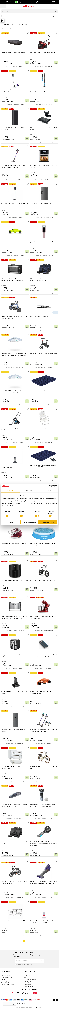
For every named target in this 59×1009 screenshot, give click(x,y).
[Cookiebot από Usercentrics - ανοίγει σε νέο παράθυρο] (50, 486)
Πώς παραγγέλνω (5, 975)
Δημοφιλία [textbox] (47, 28)
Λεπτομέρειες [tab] (29, 490)
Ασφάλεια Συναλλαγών (22, 1003)
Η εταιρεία (27, 975)
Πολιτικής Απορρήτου (27, 964)
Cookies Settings (9, 1004)
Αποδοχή (24, 964)
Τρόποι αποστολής (29, 984)
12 (35, 941)
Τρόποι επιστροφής (29, 986)
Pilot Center (4, 979)
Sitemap (54, 1003)
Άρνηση (11, 522)
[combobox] (51, 29)
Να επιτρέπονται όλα (48, 522)
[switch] (22, 516)
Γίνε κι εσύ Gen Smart (27, 954)
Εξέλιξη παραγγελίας (6, 977)
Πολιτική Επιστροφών (30, 982)
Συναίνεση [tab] (10, 490)
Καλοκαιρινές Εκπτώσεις (7, 984)
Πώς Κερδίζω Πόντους (7, 982)
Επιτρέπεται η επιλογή (29, 522)
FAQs (25, 977)
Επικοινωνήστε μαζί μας (30, 979)
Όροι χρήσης (27, 981)
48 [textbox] (10, 28)
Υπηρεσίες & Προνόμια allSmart (9, 981)
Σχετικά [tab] (49, 490)
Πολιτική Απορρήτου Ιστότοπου (36, 1003)
